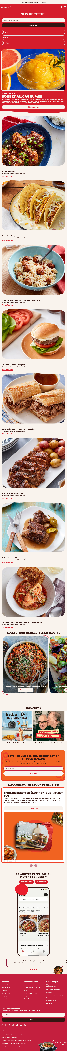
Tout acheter (5, 985)
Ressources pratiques (30, 993)
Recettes (49, 992)
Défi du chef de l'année (53, 989)
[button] (61, 7)
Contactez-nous (28, 999)
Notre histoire (50, 998)
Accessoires (5, 999)
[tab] (30, 969)
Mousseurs (5, 996)
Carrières (49, 1003)
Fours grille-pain (6, 993)
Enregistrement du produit (32, 987)
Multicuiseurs (6, 987)
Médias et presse (51, 1000)
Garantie (26, 996)
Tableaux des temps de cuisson (55, 995)
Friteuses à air (6, 990)
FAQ (25, 990)
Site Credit (29, 1046)
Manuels (26, 985)
